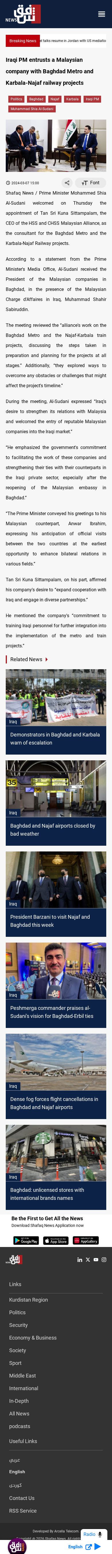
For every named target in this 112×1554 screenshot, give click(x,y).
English (17, 1473)
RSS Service (23, 1511)
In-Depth (19, 1401)
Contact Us (21, 1498)
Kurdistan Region (28, 1300)
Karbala (72, 99)
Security (18, 1325)
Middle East (22, 1376)
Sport (15, 1363)
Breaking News (22, 41)
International (23, 1388)
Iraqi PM (92, 99)
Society (17, 1350)
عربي (14, 1460)
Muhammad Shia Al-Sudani (32, 109)
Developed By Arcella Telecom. (56, 1531)
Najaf (55, 99)
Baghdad (36, 99)
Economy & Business (33, 1338)
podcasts (19, 1426)
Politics (16, 99)
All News (19, 1414)
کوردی (15, 1485)
